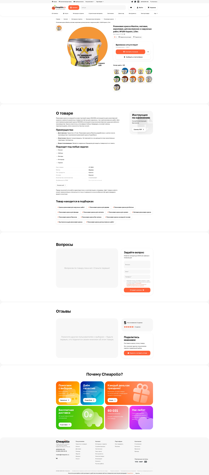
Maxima (91, 170)
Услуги (78, 458)
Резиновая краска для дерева (99, 207)
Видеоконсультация (125, 37)
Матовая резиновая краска (142, 212)
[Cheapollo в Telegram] (132, 1)
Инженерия (98, 458)
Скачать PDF (138, 129)
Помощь (78, 451)
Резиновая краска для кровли (118, 212)
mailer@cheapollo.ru (62, 454)
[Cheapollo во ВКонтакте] (57, 458)
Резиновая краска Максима (68, 217)
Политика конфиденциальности (145, 470)
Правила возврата (114, 470)
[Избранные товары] (131, 7)
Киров (55, 1)
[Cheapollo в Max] (138, 1)
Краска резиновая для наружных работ (72, 207)
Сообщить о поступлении (134, 57)
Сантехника (110, 13)
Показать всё (60, 185)
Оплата (78, 446)
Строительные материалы (95, 13)
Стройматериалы (100, 446)
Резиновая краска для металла (94, 212)
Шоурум (78, 456)
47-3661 (122, 34)
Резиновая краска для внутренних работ (100, 222)
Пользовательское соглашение (128, 470)
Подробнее (130, 473)
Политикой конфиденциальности (134, 284)
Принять (137, 473)
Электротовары (145, 13)
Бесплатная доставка (66, 1)
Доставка (78, 449)
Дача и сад (121, 13)
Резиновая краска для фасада (68, 212)
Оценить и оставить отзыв (138, 353)
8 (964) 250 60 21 (61, 451)
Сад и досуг (98, 451)
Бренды (137, 451)
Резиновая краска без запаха (91, 217)
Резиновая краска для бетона (124, 207)
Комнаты (97, 461)
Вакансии (137, 449)
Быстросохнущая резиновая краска (70, 222)
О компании (138, 444)
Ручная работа (99, 463)
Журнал (78, 453)
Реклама (117, 446)
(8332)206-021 (144, 1)
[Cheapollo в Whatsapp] (135, 1)
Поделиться (138, 37)
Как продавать (119, 444)
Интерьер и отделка (78, 13)
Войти (141, 7)
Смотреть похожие (131, 52)
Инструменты (132, 13)
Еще (155, 13)
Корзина (153, 7)
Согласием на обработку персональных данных (136, 285)
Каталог (75, 7)
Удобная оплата (79, 1)
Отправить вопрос (136, 290)
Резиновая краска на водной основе (118, 217)
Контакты (154, 1)
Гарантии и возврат (81, 444)
